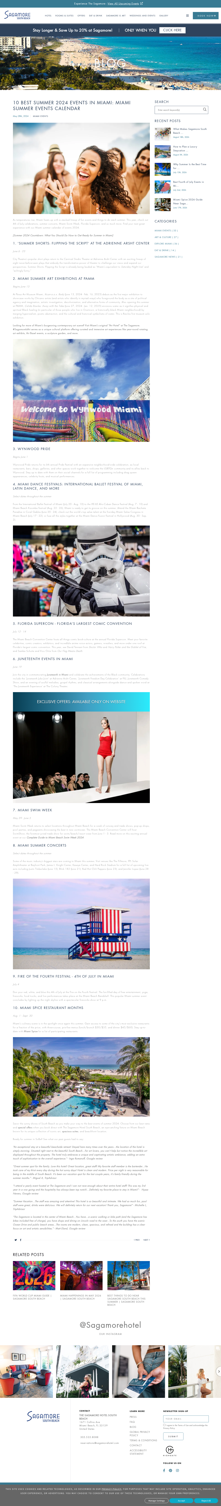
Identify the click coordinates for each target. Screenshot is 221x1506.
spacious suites (70, 1131)
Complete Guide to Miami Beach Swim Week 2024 (55, 837)
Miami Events (40, 116)
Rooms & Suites (64, 15)
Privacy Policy (169, 1428)
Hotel (48, 15)
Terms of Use (183, 1425)
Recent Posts (168, 121)
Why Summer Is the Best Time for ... (189, 166)
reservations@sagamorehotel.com (99, 1442)
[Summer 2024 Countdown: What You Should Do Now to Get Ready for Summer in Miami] (63, 235)
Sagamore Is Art (116, 15)
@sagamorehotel (110, 1325)
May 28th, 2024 (21, 116)
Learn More (137, 1411)
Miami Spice (31, 1031)
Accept (181, 1500)
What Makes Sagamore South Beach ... (190, 130)
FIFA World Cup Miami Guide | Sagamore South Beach (32, 1297)
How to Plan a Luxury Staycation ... (185, 148)
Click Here (174, 30)
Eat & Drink (95, 15)
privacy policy (111, 1489)
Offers (81, 15)
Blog (110, 63)
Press (133, 1416)
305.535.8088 (89, 1437)
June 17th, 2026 (180, 207)
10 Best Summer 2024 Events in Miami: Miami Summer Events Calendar (72, 105)
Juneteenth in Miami (57, 674)
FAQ (132, 1421)
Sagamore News (168, 256)
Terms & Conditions (143, 1440)
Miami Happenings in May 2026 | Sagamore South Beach (80, 1297)
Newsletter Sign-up (175, 1411)
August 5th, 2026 (180, 154)
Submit (173, 1436)
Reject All (206, 1500)
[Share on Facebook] (20, 1240)
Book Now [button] (206, 15)
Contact (84, 1410)
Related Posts (28, 1254)
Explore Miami (167, 243)
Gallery (163, 15)
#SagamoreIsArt (21, 329)
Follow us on (172, 1463)
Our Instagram (110, 1334)
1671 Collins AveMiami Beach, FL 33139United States (98, 1422)
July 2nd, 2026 (179, 190)
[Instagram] (176, 1470)
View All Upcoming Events (123, 3)
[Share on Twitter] (17, 1240)
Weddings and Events (142, 15)
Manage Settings (157, 1500)
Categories (166, 221)
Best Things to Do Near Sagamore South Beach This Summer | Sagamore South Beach (126, 1300)
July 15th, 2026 (180, 172)
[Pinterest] (170, 1470)
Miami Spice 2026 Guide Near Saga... (188, 201)
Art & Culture (166, 237)
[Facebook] (164, 1470)
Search (162, 102)
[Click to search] (204, 109)
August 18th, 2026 (181, 137)
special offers (25, 1127)
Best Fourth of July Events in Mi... (188, 183)
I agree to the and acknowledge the (185, 1427)
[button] (187, 16)
